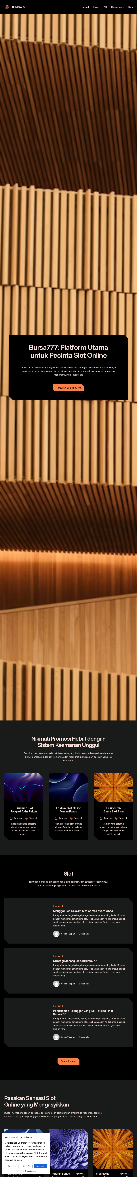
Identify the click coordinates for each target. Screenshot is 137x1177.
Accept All (40, 1166)
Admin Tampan (68, 934)
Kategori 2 (58, 1006)
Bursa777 (19, 7)
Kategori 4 (58, 906)
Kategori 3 (58, 956)
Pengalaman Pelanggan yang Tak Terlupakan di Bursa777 (83, 1012)
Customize (11, 1166)
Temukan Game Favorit (68, 387)
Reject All (26, 1166)
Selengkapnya (68, 1061)
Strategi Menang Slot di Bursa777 (75, 961)
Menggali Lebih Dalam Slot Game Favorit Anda (83, 911)
